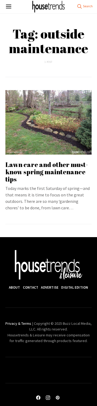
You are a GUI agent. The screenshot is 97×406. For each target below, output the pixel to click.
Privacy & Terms (18, 323)
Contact (30, 287)
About (14, 287)
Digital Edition (74, 287)
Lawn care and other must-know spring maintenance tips (46, 171)
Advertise (49, 287)
